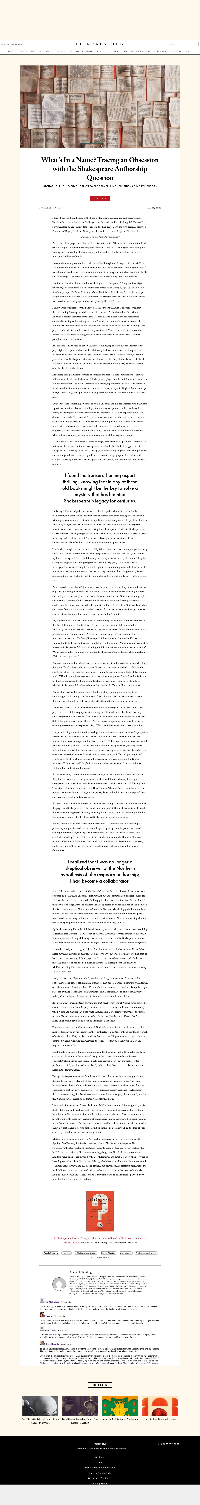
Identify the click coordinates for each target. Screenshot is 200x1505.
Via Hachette (100, 198)
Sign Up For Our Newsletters (100, 1467)
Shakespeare (125, 1253)
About (100, 1462)
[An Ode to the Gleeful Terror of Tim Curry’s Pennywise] (40, 1413)
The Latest (100, 1385)
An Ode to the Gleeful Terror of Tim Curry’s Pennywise (40, 1421)
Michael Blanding (49, 208)
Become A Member (84, 51)
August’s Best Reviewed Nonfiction (120, 1419)
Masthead (100, 1457)
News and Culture (63, 51)
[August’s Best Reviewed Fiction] (160, 1413)
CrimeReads (175, 51)
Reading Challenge (140, 51)
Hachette (66, 1253)
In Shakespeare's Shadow (85, 1253)
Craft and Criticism (17, 51)
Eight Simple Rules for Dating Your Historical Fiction (80, 1421)
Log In (188, 51)
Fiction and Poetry (40, 51)
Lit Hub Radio (103, 51)
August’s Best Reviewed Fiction (160, 1419)
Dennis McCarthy (51, 1253)
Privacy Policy (100, 1483)
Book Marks (160, 51)
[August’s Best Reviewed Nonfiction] (120, 1413)
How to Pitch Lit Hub (100, 1472)
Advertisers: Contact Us (100, 1478)
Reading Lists (120, 51)
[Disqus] (100, 1331)
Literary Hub (100, 44)
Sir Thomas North (100, 1257)
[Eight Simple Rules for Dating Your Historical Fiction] (80, 1413)
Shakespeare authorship (146, 1253)
